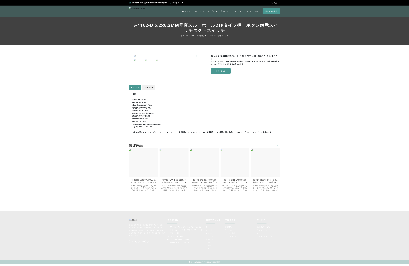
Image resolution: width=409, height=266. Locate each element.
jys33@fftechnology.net (140, 3)
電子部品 (228, 227)
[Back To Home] (137, 8)
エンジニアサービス (264, 236)
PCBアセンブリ (231, 236)
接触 (256, 11)
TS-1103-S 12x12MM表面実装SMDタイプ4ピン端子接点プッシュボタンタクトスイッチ (204, 181)
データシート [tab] (148, 87)
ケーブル (211, 11)
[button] (195, 56)
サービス (237, 11)
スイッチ (197, 11)
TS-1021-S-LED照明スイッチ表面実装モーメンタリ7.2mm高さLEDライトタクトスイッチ (265, 181)
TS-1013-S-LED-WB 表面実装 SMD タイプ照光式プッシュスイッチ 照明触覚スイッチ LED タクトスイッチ (235, 181)
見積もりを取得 (271, 11)
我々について (226, 11)
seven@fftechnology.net (158, 3)
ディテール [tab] (135, 87)
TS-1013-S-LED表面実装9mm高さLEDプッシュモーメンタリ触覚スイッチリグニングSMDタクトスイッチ (143, 181)
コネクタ (184, 11)
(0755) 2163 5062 (178, 3)
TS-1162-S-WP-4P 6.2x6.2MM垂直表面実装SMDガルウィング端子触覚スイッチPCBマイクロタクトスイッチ (174, 181)
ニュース (248, 11)
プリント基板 (230, 233)
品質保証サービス (264, 227)
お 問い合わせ (220, 71)
